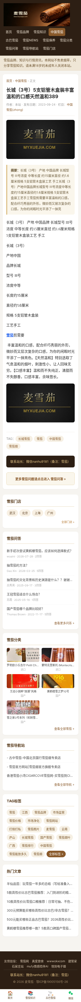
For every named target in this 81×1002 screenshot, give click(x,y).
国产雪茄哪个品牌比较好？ (26, 609)
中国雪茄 (57, 32)
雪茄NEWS (30, 40)
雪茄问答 (12, 48)
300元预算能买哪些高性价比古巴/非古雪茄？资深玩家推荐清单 (40, 910)
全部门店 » (67, 522)
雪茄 (10, 335)
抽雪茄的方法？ (18, 565)
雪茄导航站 (30, 48)
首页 (9, 32)
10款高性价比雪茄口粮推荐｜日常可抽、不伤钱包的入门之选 (40, 901)
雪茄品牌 (22, 32)
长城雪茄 (24, 439)
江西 (25, 812)
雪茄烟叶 (64, 837)
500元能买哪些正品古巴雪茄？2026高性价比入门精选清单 (40, 919)
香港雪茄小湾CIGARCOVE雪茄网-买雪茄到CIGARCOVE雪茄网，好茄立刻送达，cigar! (40, 775)
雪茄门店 (49, 48)
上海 (37, 513)
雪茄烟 (13, 446)
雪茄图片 (33, 829)
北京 (25, 513)
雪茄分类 (66, 40)
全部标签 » (56, 854)
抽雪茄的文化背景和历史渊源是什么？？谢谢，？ (40, 580)
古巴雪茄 (12, 40)
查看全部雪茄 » (64, 728)
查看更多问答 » (64, 623)
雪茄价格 (15, 820)
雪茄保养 (49, 40)
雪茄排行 (28, 845)
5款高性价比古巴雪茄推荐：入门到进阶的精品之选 (40, 892)
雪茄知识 (40, 32)
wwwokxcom (56, 961)
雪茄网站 (52, 820)
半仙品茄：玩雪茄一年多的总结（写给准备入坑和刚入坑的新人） (40, 884)
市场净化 (33, 820)
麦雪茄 (50, 829)
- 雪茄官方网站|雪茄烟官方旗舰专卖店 (34, 767)
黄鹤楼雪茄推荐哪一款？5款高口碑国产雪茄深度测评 (40, 928)
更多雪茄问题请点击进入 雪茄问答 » (40, 479)
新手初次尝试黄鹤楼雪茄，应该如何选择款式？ (40, 551)
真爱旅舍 (38, 961)
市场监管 (59, 812)
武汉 (12, 513)
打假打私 (15, 829)
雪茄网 (24, 961)
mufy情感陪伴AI (37, 966)
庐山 (12, 837)
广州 (50, 513)
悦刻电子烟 (58, 966)
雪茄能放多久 (18, 854)
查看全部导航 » (64, 784)
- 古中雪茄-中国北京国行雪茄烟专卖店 (34, 758)
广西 (12, 845)
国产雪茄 (46, 837)
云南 (65, 829)
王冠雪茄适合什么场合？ (24, 594)
